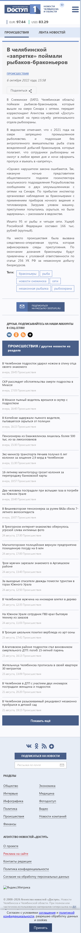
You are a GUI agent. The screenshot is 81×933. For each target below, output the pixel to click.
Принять (40, 927)
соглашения (47, 912)
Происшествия (18, 73)
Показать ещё (40, 721)
